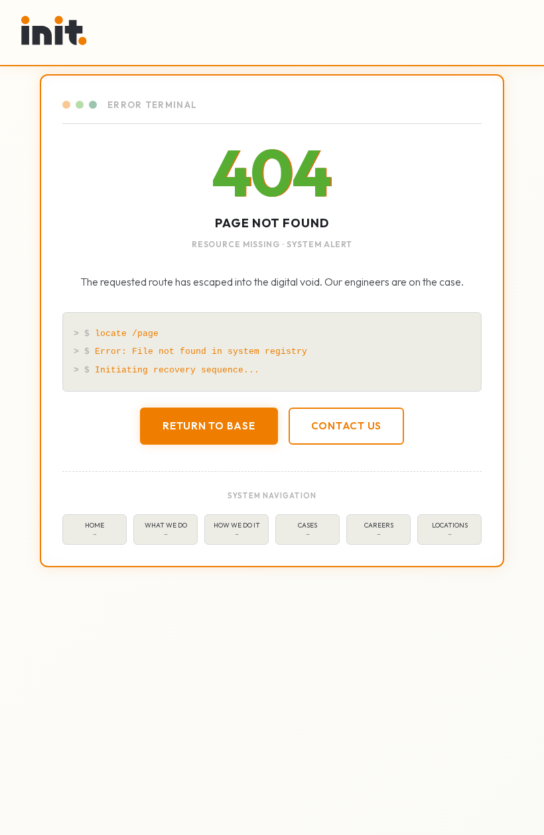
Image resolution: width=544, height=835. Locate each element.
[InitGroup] (54, 30)
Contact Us (346, 425)
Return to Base (209, 425)
